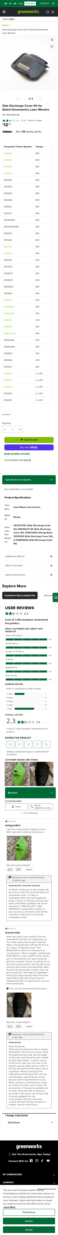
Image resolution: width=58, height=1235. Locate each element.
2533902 (8, 153)
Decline (29, 1221)
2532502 (8, 386)
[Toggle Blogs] (39, 574)
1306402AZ (9, 306)
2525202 (8, 320)
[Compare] (52, 46)
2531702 (8, 246)
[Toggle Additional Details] (39, 556)
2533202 (8, 373)
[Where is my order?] (55, 597)
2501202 (8, 166)
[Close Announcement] (53, 3)
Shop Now (23, 3)
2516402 (8, 326)
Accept (29, 1229)
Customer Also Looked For (20, 595)
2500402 (8, 173)
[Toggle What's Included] (38, 565)
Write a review (35, 120)
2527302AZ (9, 313)
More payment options (17, 453)
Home (5, 25)
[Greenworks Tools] (28, 12)
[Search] (47, 11)
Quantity (6, 423)
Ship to (8, 19)
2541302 (8, 160)
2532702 (8, 380)
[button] (4, 12)
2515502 (8, 300)
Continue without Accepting (46, 1189)
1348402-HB (9, 333)
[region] (29, 1210)
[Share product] (52, 40)
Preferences (29, 1212)
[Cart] (52, 11)
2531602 (8, 253)
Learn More (9, 1207)
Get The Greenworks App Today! (31, 1154)
